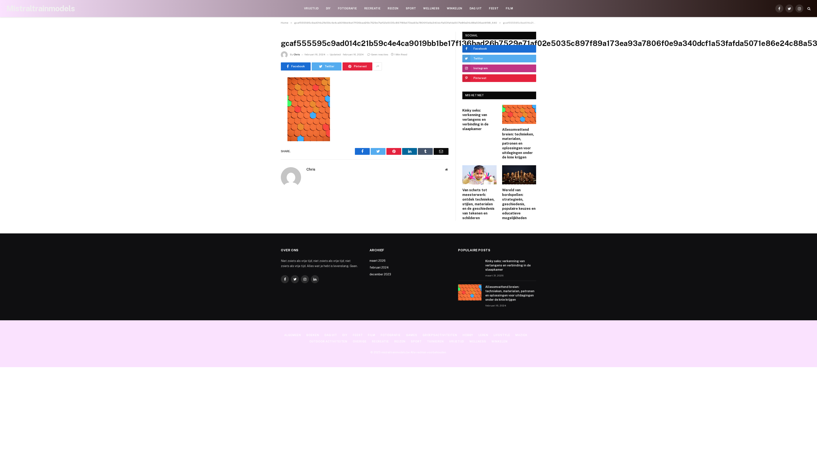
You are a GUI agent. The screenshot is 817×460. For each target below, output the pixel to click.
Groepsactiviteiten (440, 335)
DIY (328, 8)
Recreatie (372, 8)
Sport (411, 8)
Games (411, 335)
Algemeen (292, 335)
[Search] (809, 8)
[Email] (266, 135)
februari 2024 (379, 267)
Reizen (393, 8)
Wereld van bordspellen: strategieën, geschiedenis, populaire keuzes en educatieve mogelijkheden (519, 204)
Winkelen (454, 8)
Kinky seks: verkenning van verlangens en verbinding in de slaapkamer (475, 119)
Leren (483, 335)
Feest (493, 8)
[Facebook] (266, 91)
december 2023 (380, 274)
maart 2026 (378, 260)
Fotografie (347, 8)
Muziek (521, 335)
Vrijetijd (311, 8)
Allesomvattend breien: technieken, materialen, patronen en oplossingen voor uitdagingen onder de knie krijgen (518, 144)
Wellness (431, 8)
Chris (297, 54)
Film (509, 8)
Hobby (468, 335)
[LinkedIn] (266, 113)
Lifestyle (502, 335)
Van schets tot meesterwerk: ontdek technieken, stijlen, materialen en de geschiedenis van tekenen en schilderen (478, 204)
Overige (359, 341)
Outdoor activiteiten (328, 341)
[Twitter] (266, 102)
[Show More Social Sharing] (377, 66)
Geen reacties (379, 54)
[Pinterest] (266, 124)
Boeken (312, 335)
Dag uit (476, 8)
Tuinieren (435, 341)
